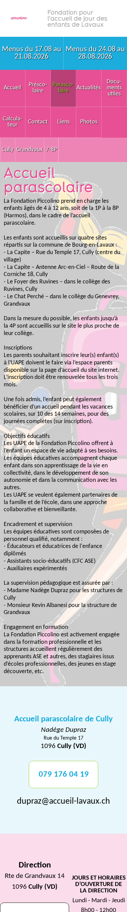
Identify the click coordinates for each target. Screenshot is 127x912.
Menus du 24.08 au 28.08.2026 (95, 53)
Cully (8, 149)
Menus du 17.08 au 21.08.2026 (31, 53)
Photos (89, 122)
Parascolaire (63, 88)
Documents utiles (114, 88)
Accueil (12, 88)
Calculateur (13, 122)
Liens (63, 122)
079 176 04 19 (64, 774)
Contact (38, 122)
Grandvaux (29, 149)
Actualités (89, 88)
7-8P (51, 149)
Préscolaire (38, 88)
